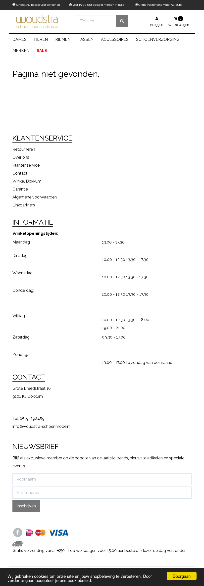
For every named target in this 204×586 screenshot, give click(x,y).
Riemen (62, 39)
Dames (19, 39)
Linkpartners (23, 205)
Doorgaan (182, 576)
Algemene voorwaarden (34, 197)
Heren (41, 39)
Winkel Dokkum (26, 181)
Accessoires (115, 39)
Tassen (86, 39)
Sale (42, 50)
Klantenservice (26, 165)
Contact (19, 173)
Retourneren (23, 149)
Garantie (20, 189)
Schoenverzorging (158, 39)
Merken (20, 50)
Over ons (20, 157)
